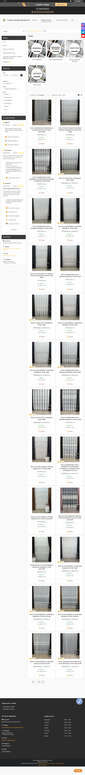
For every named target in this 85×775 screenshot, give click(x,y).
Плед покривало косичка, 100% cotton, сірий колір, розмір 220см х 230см (13, 130)
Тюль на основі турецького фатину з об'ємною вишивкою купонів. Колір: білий (70, 130)
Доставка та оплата (8, 709)
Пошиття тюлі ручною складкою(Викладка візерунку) (14, 166)
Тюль (4, 41)
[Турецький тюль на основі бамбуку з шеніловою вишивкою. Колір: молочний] (41, 549)
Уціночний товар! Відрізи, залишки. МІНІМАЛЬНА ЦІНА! (12, 57)
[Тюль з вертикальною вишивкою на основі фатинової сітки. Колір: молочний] (41, 112)
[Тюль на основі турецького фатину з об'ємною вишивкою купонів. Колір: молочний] (69, 500)
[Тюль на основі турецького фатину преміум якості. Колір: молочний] (41, 500)
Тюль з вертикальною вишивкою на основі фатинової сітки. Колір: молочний (41, 130)
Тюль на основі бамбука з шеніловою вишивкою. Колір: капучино (70, 615)
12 (39, 681)
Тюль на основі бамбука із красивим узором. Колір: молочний (41, 662)
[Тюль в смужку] (37, 74)
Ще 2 (5, 109)
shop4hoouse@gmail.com (10, 255)
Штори (5, 45)
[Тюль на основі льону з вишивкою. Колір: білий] (41, 402)
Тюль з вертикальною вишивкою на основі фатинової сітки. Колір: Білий (69, 662)
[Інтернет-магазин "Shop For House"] (4, 20)
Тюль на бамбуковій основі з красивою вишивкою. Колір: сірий (70, 275)
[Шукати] (24, 31)
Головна (34, 20)
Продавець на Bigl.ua (43, 761)
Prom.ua (50, 760)
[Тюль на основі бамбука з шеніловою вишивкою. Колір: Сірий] (69, 549)
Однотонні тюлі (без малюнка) (74, 60)
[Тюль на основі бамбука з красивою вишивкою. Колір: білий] (69, 210)
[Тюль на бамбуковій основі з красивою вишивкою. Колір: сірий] (69, 258)
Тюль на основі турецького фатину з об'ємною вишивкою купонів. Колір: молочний (70, 517)
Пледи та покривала (8, 49)
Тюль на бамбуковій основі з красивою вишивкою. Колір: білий (42, 227)
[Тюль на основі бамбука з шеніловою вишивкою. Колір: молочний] (41, 598)
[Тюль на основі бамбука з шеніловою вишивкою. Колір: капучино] (69, 598)
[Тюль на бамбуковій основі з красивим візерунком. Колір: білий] (69, 402)
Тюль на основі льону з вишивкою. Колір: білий (42, 418)
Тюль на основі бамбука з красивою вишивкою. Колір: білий (70, 227)
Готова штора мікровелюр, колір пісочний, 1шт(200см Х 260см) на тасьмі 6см (14, 201)
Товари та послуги (46, 20)
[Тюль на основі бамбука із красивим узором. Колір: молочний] (41, 646)
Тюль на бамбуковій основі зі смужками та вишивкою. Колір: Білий (14, 171)
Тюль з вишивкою (37, 59)
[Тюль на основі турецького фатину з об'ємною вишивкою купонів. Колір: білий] (69, 112)
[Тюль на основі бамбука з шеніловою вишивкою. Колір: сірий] (69, 307)
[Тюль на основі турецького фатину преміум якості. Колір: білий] (41, 449)
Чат (79, 770)
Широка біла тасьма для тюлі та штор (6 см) (14, 163)
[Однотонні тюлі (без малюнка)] (74, 48)
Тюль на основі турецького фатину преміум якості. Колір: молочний (42, 517)
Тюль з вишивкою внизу (55, 59)
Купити (43, 143)
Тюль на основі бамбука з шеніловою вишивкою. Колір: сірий (70, 324)
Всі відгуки (13, 229)
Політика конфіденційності (57, 763)
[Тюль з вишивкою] (37, 48)
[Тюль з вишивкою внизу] (55, 48)
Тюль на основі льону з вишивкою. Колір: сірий (70, 179)
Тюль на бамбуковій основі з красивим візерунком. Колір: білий (70, 418)
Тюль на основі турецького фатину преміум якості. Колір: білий (42, 467)
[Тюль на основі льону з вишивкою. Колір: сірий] (69, 161)
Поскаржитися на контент (44, 763)
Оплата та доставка (61, 20)
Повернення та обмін (9, 706)
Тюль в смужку (37, 85)
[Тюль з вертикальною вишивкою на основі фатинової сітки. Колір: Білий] (69, 646)
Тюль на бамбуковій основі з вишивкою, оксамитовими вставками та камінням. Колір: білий (42, 179)
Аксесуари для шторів (9, 53)
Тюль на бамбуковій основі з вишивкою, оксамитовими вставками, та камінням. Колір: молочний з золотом (70, 467)
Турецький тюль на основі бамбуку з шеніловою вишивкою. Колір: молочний (41, 567)
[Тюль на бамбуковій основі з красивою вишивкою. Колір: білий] (41, 210)
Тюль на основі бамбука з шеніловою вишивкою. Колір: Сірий (70, 567)
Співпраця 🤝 (6, 62)
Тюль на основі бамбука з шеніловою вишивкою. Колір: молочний (42, 615)
